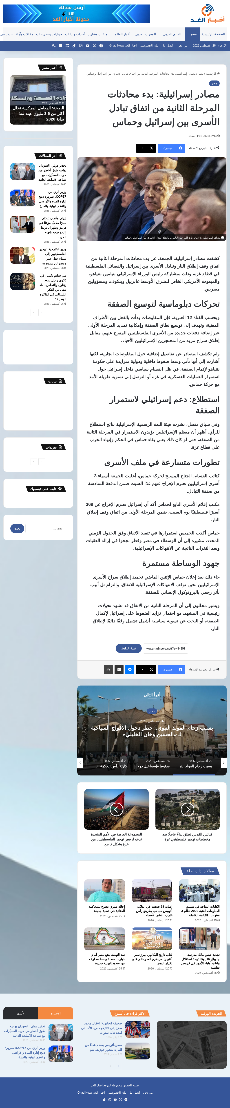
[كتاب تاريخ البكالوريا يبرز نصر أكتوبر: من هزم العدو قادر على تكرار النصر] (152, 938)
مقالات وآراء (24, 34)
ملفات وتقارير (97, 34)
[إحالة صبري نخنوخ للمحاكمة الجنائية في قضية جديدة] (104, 890)
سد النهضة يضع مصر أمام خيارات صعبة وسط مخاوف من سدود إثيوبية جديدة (107, 959)
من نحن (182, 45)
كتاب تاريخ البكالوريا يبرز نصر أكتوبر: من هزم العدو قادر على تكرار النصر (152, 959)
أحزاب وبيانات (75, 34)
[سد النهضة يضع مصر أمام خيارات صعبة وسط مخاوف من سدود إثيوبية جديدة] (104, 938)
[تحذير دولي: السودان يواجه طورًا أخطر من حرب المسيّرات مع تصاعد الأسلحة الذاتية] (22, 171)
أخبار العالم (122, 34)
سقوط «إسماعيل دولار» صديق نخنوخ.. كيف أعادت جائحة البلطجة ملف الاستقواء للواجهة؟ (152, 731)
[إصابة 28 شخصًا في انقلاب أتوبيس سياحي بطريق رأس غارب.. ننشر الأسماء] (152, 890)
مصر (193, 34)
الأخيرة (56, 1013)
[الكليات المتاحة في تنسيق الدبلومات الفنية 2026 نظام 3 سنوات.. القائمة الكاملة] (199, 890)
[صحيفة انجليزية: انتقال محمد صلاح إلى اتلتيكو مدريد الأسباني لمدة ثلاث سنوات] (137, 1029)
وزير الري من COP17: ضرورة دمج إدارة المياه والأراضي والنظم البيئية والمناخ (25, 1052)
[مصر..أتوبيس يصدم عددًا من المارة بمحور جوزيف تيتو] (137, 1051)
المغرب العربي (145, 34)
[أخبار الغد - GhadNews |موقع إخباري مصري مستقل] (207, 13)
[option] (152, 730)
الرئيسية (211, 73)
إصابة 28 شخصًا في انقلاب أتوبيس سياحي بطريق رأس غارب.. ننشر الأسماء (154, 911)
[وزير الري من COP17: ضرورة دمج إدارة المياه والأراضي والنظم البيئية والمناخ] (22, 198)
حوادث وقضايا (152, 711)
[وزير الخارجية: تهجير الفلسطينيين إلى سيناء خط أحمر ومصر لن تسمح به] (22, 255)
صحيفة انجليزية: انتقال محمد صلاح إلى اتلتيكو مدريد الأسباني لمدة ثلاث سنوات (101, 1027)
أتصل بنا (168, 45)
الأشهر (20, 1013)
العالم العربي (172, 34)
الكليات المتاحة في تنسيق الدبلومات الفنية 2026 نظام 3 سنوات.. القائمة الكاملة (200, 911)
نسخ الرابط (128, 648)
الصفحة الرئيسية (213, 34)
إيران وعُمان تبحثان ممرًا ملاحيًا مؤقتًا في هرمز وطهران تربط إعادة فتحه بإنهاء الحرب (52, 227)
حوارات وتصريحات (49, 34)
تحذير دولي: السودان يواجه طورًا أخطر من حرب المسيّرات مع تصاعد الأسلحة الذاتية (24, 1030)
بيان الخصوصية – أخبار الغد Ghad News (134, 45)
